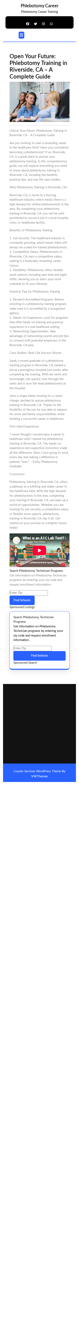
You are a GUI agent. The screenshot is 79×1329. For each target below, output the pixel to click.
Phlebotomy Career (40, 6)
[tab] (21, 35)
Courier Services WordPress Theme (38, 771)
